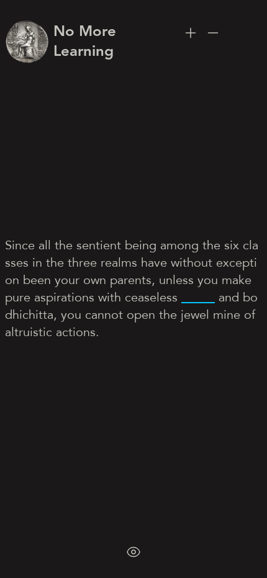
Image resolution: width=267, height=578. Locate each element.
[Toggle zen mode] (133, 552)
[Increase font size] (190, 32)
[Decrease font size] (213, 32)
